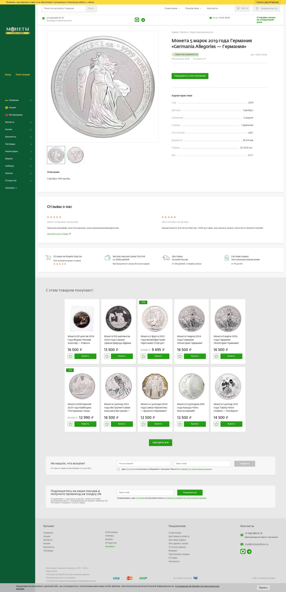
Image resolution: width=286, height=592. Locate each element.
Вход (8, 75)
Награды (48, 551)
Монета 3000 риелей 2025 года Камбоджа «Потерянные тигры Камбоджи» (79, 408)
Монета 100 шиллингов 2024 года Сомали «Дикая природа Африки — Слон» (117, 340)
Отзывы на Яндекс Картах (67, 256)
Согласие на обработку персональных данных (68, 574)
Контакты (212, 8)
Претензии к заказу (179, 554)
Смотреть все (161, 442)
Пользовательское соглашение (60, 578)
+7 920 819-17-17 (55, 18)
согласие (130, 469)
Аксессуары (111, 532)
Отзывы (173, 558)
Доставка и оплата (179, 536)
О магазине (171, 8)
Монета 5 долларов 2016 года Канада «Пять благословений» (190, 407)
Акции (46, 536)
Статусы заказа (177, 547)
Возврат (173, 551)
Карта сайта (51, 571)
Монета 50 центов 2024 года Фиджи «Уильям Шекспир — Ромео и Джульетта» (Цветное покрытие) (81, 340)
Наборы (109, 536)
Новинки (48, 533)
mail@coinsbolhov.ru (256, 544)
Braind (272, 578)
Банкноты (48, 547)
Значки (109, 539)
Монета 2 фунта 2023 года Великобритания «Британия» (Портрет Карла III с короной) (153, 340)
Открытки (110, 543)
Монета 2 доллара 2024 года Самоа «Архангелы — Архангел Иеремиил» (154, 407)
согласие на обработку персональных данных (185, 498)
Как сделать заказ (178, 544)
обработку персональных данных (196, 469)
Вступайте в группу (182, 578)
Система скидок (177, 540)
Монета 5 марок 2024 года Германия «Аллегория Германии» (189, 339)
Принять (263, 587)
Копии (46, 544)
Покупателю (192, 8)
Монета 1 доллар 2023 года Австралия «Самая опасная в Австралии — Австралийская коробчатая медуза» (117, 408)
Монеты (47, 540)
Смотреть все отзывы (57, 234)
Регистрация (23, 75)
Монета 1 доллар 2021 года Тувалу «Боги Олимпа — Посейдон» (226, 407)
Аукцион (110, 546)
